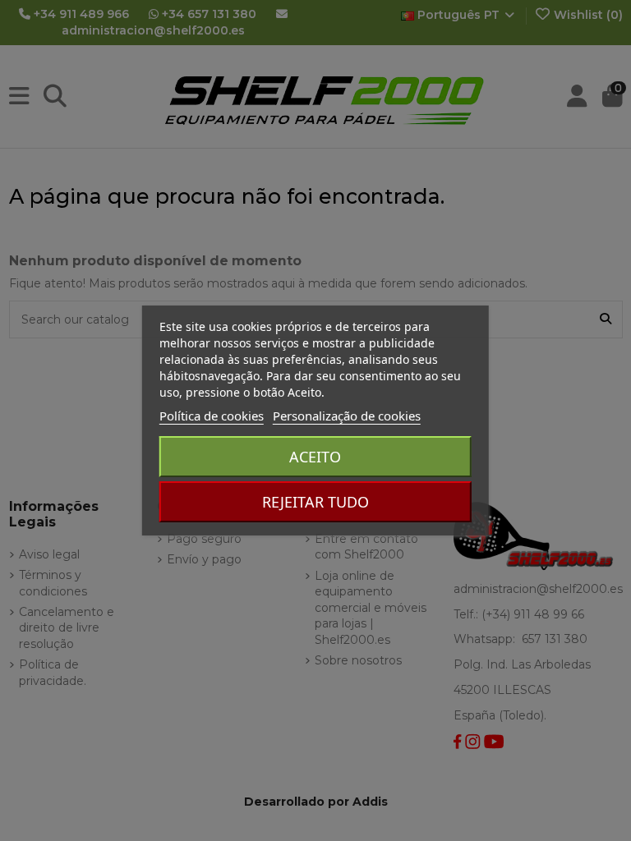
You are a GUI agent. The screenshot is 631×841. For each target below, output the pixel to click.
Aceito (315, 456)
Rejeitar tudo (315, 502)
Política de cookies (211, 415)
